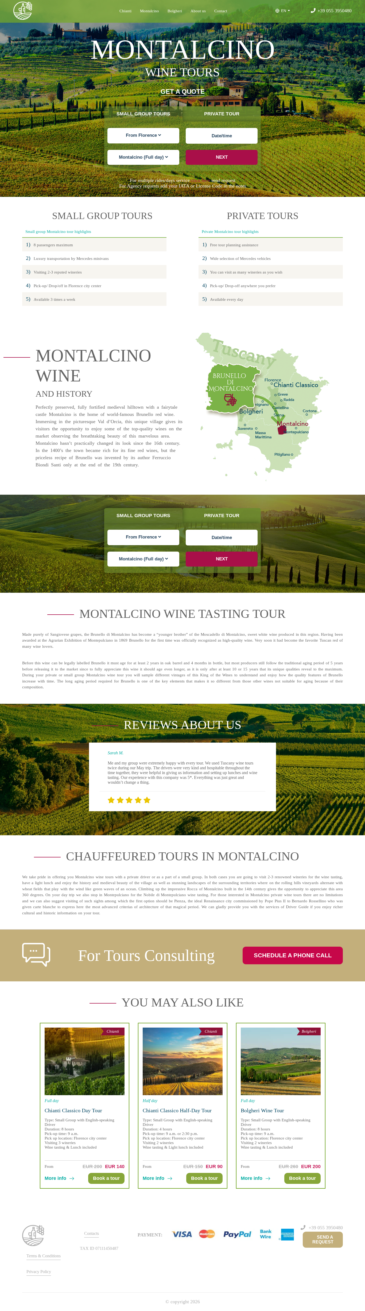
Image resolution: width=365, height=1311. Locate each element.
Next (222, 157)
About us (198, 11)
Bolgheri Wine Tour (262, 1110)
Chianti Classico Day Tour (73, 1110)
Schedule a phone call (293, 955)
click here (200, 180)
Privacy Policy (38, 1271)
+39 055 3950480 (334, 10)
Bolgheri (175, 11)
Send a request (322, 1239)
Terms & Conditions (43, 1256)
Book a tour (106, 1178)
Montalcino (149, 11)
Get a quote (183, 91)
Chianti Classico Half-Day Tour (177, 1110)
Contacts (91, 1233)
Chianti (125, 11)
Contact (220, 11)
